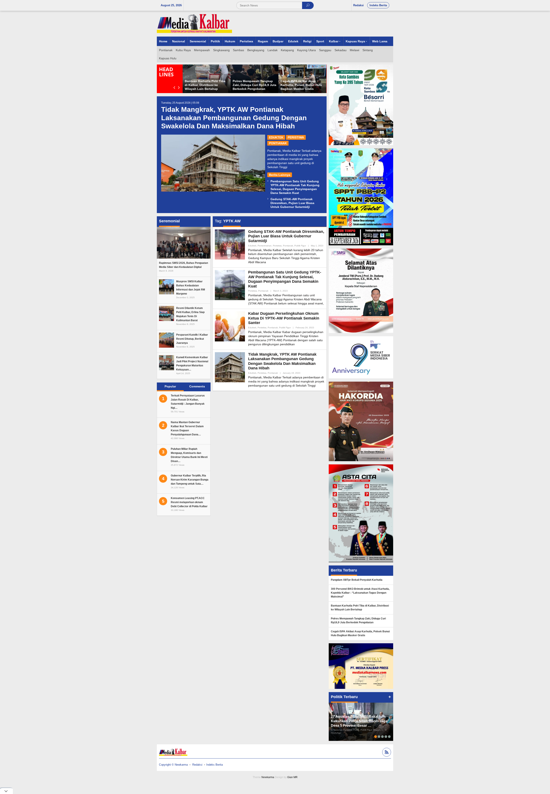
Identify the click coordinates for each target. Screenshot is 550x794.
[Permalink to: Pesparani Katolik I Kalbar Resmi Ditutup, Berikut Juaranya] (166, 340)
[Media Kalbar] (194, 23)
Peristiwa (296, 137)
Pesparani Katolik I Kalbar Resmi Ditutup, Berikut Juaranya (192, 338)
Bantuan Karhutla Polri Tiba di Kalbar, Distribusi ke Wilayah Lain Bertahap (205, 85)
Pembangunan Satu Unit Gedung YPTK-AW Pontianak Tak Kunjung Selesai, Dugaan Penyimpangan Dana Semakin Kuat (284, 279)
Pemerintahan (265, 245)
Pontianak (278, 143)
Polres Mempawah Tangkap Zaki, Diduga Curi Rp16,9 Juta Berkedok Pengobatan (254, 85)
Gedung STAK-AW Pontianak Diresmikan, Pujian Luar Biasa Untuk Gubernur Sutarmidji (292, 203)
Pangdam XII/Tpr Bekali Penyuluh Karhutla (356, 579)
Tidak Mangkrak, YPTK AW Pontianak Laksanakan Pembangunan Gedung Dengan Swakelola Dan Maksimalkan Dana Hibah (234, 118)
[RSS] (386, 752)
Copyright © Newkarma (173, 764)
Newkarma (267, 777)
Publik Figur (300, 245)
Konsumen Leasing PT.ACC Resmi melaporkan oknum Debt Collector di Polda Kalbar (189, 502)
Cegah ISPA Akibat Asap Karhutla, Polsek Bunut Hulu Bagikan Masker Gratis (301, 85)
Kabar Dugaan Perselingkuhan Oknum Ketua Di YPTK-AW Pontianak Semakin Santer (283, 318)
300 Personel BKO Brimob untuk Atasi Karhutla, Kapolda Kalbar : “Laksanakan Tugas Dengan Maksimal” (360, 592)
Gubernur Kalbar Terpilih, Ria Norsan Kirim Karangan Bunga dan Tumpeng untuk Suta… (189, 479)
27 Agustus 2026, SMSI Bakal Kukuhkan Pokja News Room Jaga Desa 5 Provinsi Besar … (359, 721)
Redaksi (197, 764)
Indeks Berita (214, 764)
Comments (197, 386)
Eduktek (276, 137)
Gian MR (292, 777)
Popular (170, 386)
